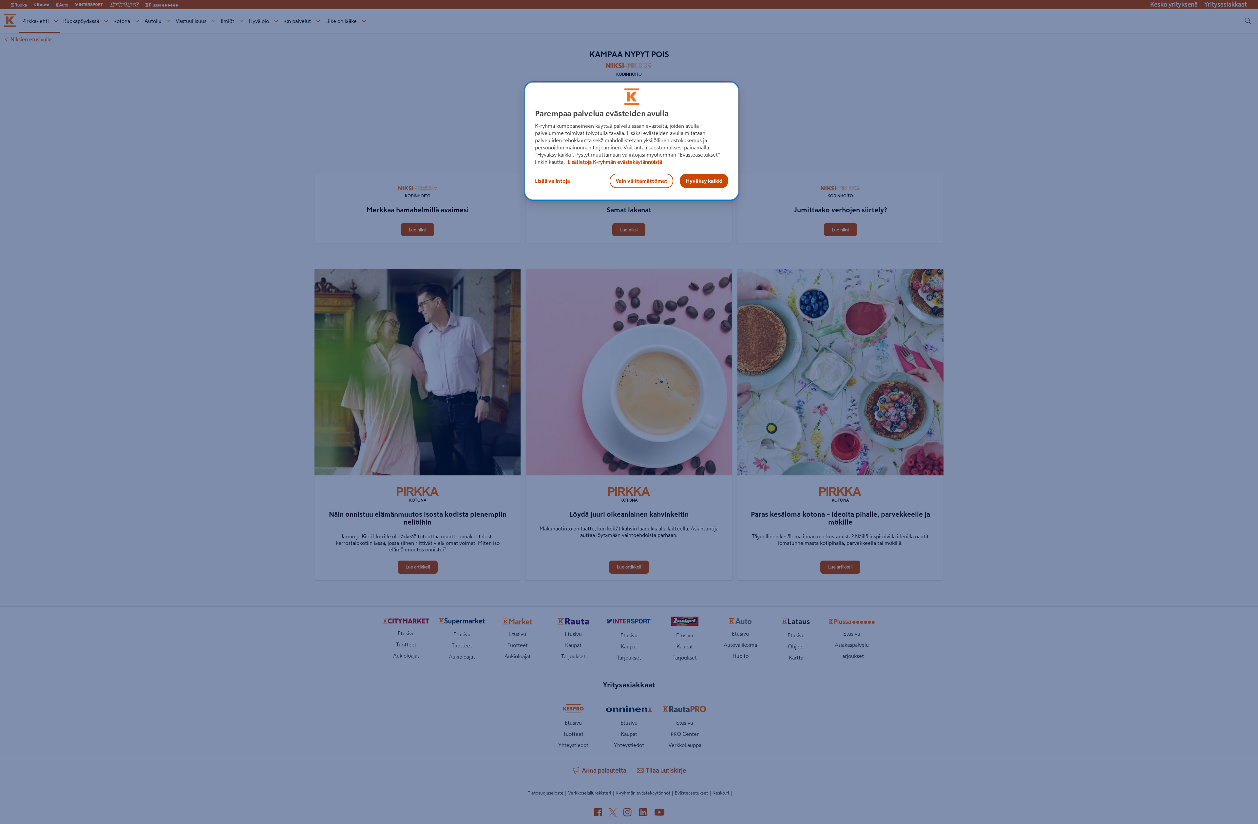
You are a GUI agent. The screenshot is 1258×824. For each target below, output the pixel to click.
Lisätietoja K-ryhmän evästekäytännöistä (614, 161)
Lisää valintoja (552, 180)
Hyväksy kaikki (704, 180)
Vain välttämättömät (641, 180)
